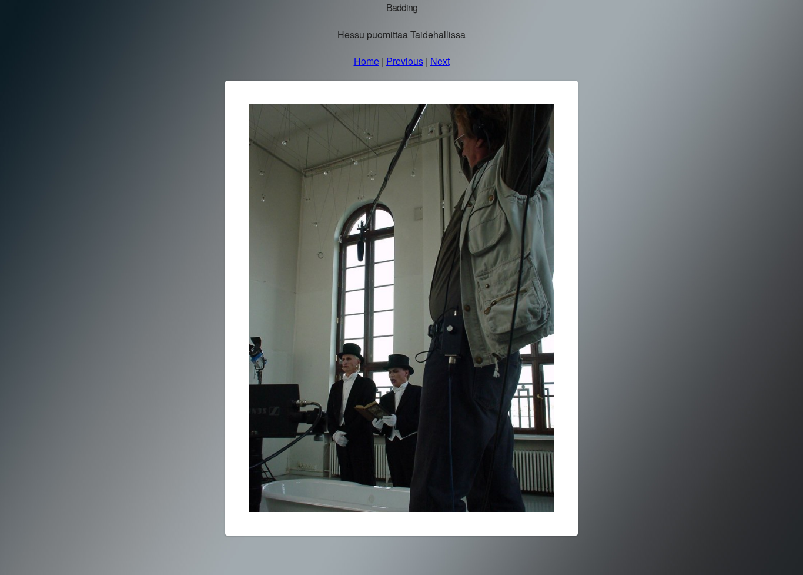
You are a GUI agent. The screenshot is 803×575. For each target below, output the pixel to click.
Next (440, 61)
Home (366, 61)
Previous (404, 61)
